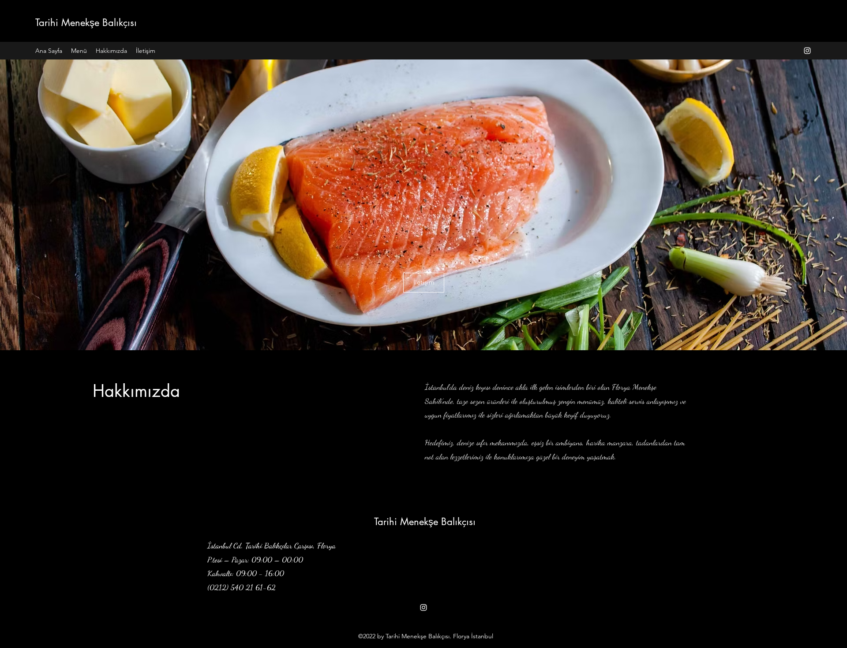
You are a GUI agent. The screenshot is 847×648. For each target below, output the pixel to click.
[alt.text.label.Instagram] (807, 50)
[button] (423, 283)
